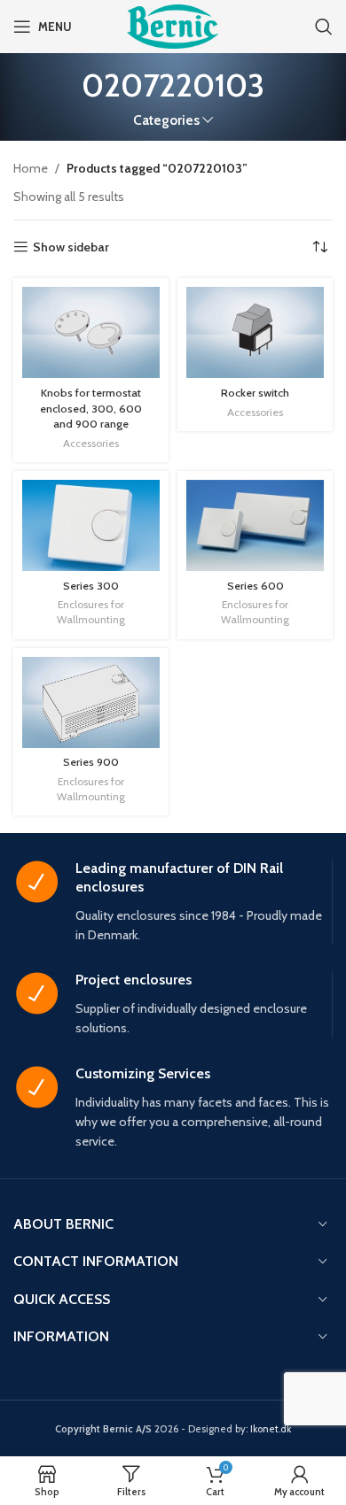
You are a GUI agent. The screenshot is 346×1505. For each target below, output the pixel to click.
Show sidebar (71, 247)
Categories (166, 120)
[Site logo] (173, 25)
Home (30, 168)
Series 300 (91, 585)
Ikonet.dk (270, 1429)
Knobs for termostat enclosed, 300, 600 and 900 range (91, 408)
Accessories (91, 443)
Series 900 (91, 761)
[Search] (324, 26)
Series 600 (255, 585)
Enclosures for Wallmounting (91, 612)
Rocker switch (255, 392)
